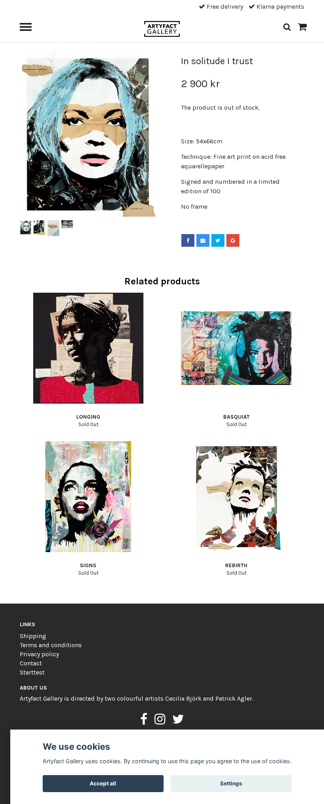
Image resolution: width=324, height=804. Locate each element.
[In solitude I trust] (88, 134)
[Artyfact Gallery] (162, 28)
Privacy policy (39, 654)
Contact (31, 663)
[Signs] (88, 496)
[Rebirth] (236, 496)
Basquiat (236, 416)
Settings (231, 783)
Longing (88, 416)
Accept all (103, 783)
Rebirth (236, 565)
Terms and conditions (51, 645)
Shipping (33, 636)
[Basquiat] (236, 348)
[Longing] (88, 348)
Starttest (32, 672)
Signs (88, 565)
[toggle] (30, 28)
